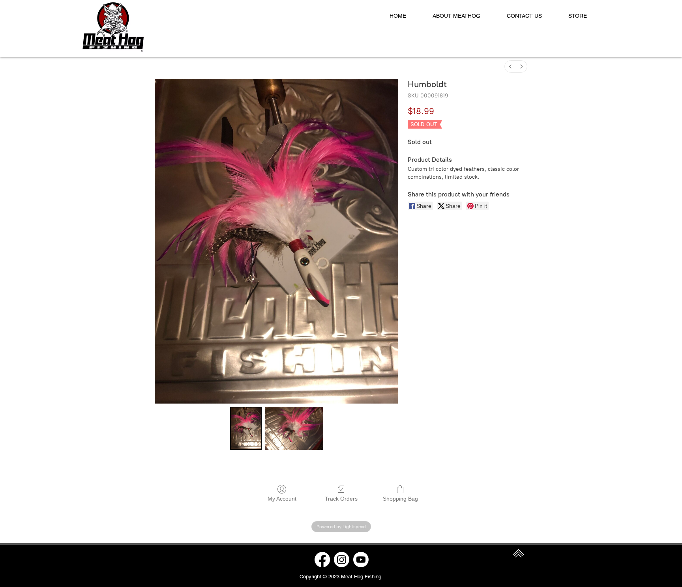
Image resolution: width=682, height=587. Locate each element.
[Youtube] (361, 559)
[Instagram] (341, 559)
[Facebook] (322, 559)
